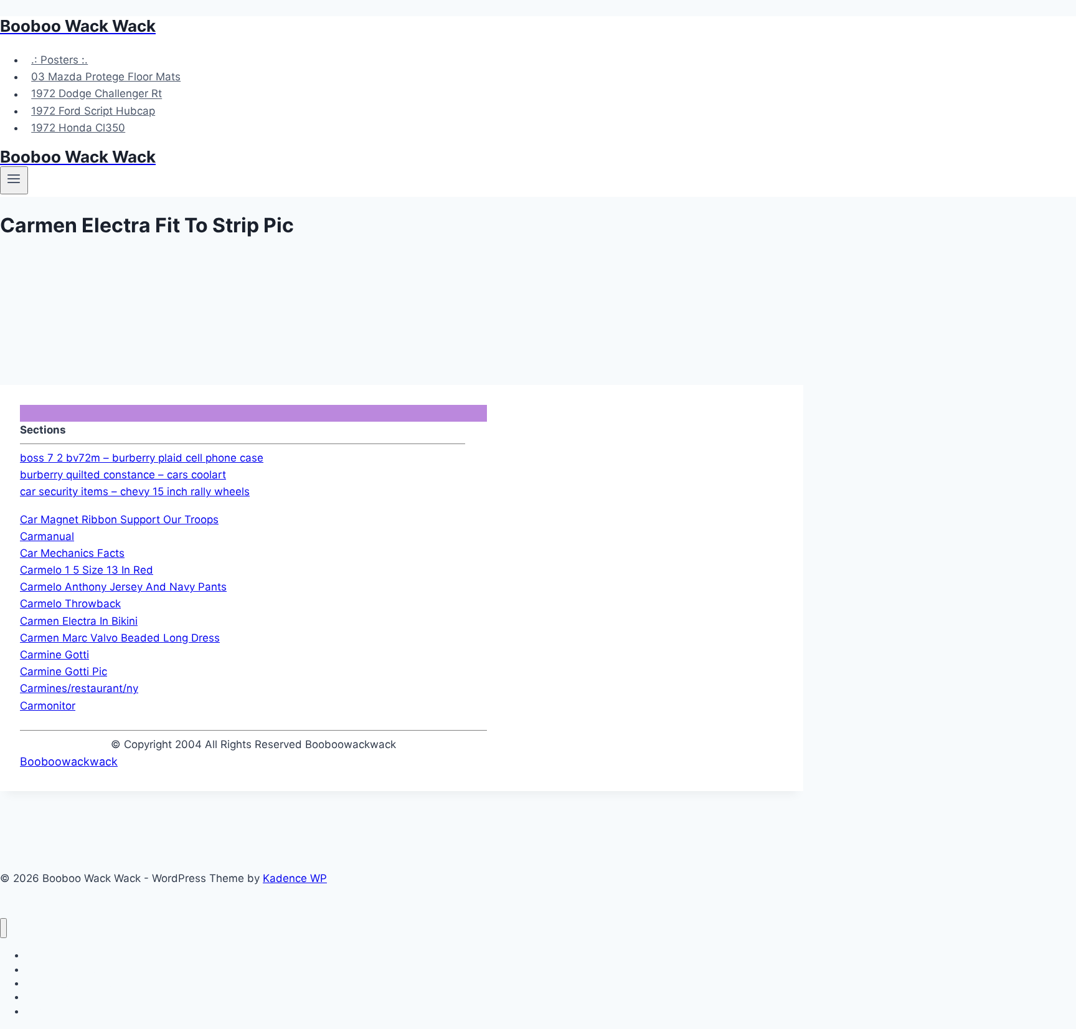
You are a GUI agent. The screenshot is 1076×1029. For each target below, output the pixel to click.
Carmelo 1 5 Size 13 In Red (86, 570)
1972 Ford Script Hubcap (93, 111)
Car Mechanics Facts (72, 553)
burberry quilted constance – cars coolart (123, 474)
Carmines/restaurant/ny (79, 688)
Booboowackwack (69, 761)
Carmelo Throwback (70, 603)
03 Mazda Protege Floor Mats (106, 76)
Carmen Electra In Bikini (79, 621)
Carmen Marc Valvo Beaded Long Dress (120, 638)
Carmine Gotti (54, 654)
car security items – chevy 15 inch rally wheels (135, 491)
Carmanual (47, 536)
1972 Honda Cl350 (78, 127)
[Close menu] (3, 928)
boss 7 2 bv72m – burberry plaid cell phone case (141, 458)
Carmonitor (47, 705)
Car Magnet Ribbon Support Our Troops (119, 519)
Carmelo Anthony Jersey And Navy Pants (123, 587)
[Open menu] (14, 180)
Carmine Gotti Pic (63, 671)
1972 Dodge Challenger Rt (96, 94)
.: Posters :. (59, 60)
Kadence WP (295, 878)
